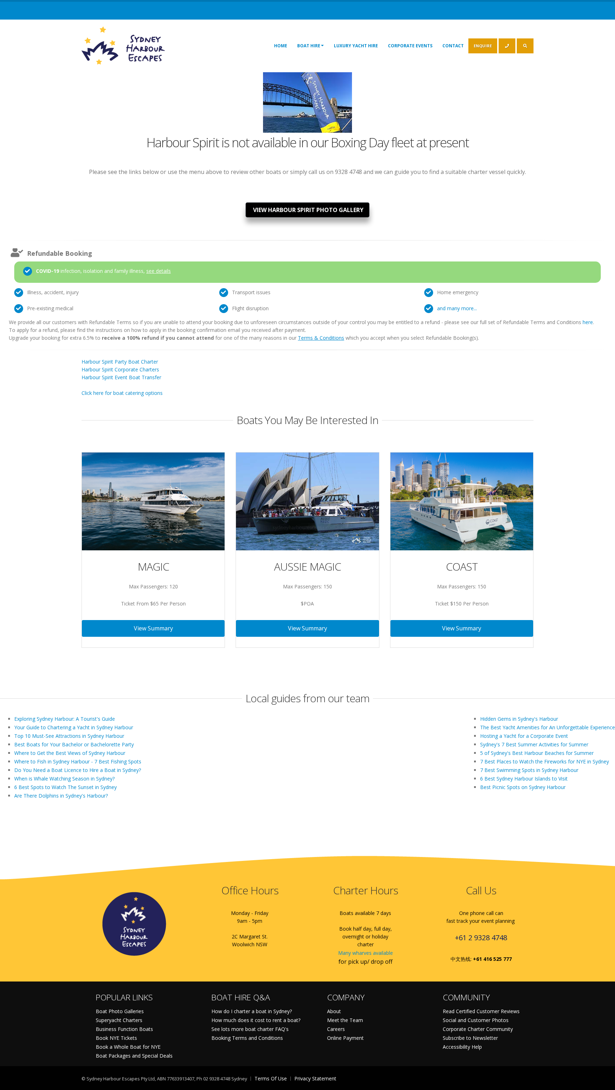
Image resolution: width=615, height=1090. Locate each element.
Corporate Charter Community (478, 1029)
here (588, 322)
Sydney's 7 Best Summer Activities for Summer (534, 744)
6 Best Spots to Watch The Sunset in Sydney (65, 787)
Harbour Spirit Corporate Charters (120, 369)
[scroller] (602, 1081)
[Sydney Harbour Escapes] (124, 45)
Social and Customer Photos (476, 1020)
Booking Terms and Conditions (247, 1038)
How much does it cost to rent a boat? (255, 1020)
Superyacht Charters (119, 1020)
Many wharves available (365, 952)
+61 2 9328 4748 (481, 937)
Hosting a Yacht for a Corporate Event (524, 735)
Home (280, 46)
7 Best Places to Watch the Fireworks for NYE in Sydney (544, 761)
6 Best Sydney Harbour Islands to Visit (524, 778)
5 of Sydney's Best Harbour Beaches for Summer (537, 753)
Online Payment (345, 1038)
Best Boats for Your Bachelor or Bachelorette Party (74, 744)
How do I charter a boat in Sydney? (251, 1011)
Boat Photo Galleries (120, 1011)
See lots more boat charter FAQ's (250, 1029)
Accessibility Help (462, 1046)
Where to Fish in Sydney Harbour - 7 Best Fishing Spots (77, 761)
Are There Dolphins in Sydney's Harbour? (61, 795)
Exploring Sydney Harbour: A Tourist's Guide (64, 718)
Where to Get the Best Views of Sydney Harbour (69, 753)
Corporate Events (410, 46)
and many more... (457, 308)
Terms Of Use (270, 1078)
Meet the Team (345, 1020)
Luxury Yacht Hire (356, 46)
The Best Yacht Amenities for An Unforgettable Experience (547, 727)
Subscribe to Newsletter (470, 1038)
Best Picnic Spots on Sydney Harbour (523, 787)
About (334, 1011)
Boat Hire (308, 46)
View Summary (153, 628)
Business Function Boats (124, 1029)
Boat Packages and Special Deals (134, 1055)
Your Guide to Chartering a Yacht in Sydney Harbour (73, 727)
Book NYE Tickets (116, 1038)
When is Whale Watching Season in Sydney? (64, 778)
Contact (453, 46)
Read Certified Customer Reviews (481, 1011)
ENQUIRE (483, 45)
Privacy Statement (315, 1078)
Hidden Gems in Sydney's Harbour (519, 718)
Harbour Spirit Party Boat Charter (120, 361)
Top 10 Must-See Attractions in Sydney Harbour (69, 735)
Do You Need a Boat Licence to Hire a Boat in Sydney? (77, 770)
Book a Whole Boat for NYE (128, 1046)
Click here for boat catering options (122, 393)
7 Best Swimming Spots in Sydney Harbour (529, 770)
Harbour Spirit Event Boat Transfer (121, 377)
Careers (336, 1029)
